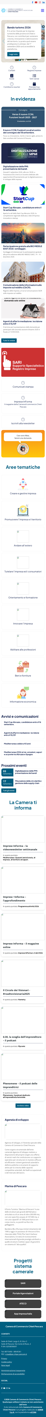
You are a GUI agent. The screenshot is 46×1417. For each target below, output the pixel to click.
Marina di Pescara (16, 1186)
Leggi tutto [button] (13, 54)
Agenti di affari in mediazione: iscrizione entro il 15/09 (22, 322)
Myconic (21, 1046)
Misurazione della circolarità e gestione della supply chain (28, 782)
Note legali (5, 1365)
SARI (23, 1283)
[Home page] (17, 10)
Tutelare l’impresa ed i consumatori (23, 571)
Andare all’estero (23, 545)
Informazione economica (23, 701)
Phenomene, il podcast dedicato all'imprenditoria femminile (16, 1096)
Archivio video (23, 1105)
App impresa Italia (23, 1313)
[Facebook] (1, 1388)
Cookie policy (6, 1362)
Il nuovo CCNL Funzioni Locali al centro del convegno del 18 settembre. (22, 131)
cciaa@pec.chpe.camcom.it (16, 1354)
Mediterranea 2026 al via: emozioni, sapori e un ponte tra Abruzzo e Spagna (23, 753)
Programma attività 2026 (28, 906)
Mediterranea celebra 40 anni (17, 743)
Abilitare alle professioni (23, 649)
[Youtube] (4, 1388)
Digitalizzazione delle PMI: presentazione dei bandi (26, 772)
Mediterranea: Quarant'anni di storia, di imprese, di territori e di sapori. (19, 858)
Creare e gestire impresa (23, 493)
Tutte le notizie (9, 340)
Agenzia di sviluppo (17, 1119)
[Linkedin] (9, 1388)
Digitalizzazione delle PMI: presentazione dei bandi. (16, 167)
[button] (42, 41)
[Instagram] (7, 1388)
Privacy (4, 1358)
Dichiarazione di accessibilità (12, 1374)
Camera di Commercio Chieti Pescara (24, 1326)
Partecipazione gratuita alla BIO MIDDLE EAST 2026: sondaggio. (22, 247)
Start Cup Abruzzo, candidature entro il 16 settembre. (22, 208)
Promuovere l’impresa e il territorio (23, 519)
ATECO (23, 1303)
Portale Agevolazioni (23, 1293)
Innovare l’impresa (23, 623)
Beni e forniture (23, 675)
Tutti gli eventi (8, 790)
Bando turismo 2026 (19, 27)
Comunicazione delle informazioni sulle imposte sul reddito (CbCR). (22, 286)
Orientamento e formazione (23, 597)
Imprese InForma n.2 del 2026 (30, 953)
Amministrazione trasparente (13, 1370)
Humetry (21, 999)
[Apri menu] (42, 10)
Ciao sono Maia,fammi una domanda (23, 436)
